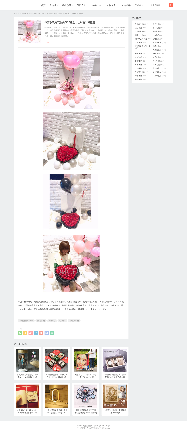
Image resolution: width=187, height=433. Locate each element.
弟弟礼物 (140, 75)
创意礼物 (158, 24)
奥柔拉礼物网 (87, 425)
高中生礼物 (141, 35)
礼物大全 (111, 5)
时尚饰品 (52, 321)
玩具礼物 (140, 42)
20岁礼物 (158, 53)
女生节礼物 (159, 72)
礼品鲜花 (62, 321)
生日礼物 (158, 27)
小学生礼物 (159, 68)
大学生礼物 (141, 31)
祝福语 (137, 5)
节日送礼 (81, 5)
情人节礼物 (159, 42)
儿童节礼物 (159, 75)
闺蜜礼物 (158, 31)
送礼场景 (66, 5)
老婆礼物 (158, 46)
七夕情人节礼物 (143, 39)
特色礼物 (96, 5)
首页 (43, 5)
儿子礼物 (140, 64)
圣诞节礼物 (141, 72)
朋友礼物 (140, 79)
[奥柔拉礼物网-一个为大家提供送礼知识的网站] (20, 5)
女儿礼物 (158, 64)
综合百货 (140, 27)
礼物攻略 (126, 5)
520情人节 (42, 13)
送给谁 (52, 5)
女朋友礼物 (41, 321)
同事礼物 (140, 53)
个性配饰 (158, 39)
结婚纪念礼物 (74, 321)
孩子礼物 (158, 57)
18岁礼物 (140, 57)
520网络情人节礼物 (26, 321)
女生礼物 (140, 61)
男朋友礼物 (159, 50)
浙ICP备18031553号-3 (102, 425)
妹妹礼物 (140, 68)
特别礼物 (158, 61)
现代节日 (32, 13)
